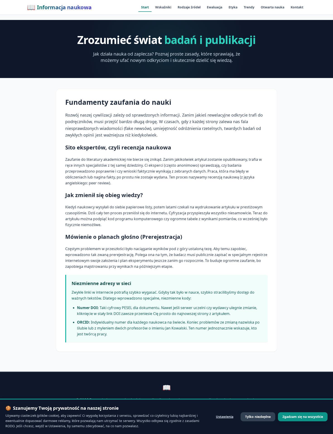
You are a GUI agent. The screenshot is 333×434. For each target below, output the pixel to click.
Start (145, 7)
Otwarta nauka (272, 7)
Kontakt (297, 7)
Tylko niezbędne (258, 416)
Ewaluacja (214, 7)
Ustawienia (224, 416)
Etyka (233, 7)
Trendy (249, 7)
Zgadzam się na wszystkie (302, 416)
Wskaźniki (163, 7)
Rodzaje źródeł (189, 7)
